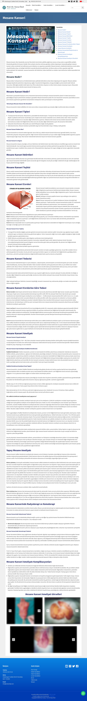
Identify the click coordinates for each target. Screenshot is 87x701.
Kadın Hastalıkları (35, 674)
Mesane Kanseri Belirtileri (65, 36)
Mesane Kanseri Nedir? (64, 32)
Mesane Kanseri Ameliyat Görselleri (68, 58)
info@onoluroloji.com (8, 684)
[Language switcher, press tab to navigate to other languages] (81, 1)
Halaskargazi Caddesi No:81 (10, 677)
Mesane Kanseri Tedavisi (64, 42)
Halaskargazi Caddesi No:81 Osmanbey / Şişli (15, 1)
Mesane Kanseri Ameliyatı (65, 46)
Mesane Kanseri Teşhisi (64, 38)
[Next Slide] (39, 610)
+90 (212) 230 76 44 (36, 1)
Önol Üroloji (34, 670)
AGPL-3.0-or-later (52, 694)
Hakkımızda (29, 10)
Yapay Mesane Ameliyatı (65, 48)
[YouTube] (69, 1)
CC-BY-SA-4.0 (52, 696)
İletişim (36, 10)
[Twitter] (74, 1)
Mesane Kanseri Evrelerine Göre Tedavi (69, 44)
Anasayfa (28, 5)
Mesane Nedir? (62, 30)
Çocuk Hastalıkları (35, 676)
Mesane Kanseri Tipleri (64, 34)
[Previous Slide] (10, 610)
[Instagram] (72, 1)
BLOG (32, 678)
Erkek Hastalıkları (35, 672)
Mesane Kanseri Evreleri (64, 40)
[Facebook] (77, 1)
